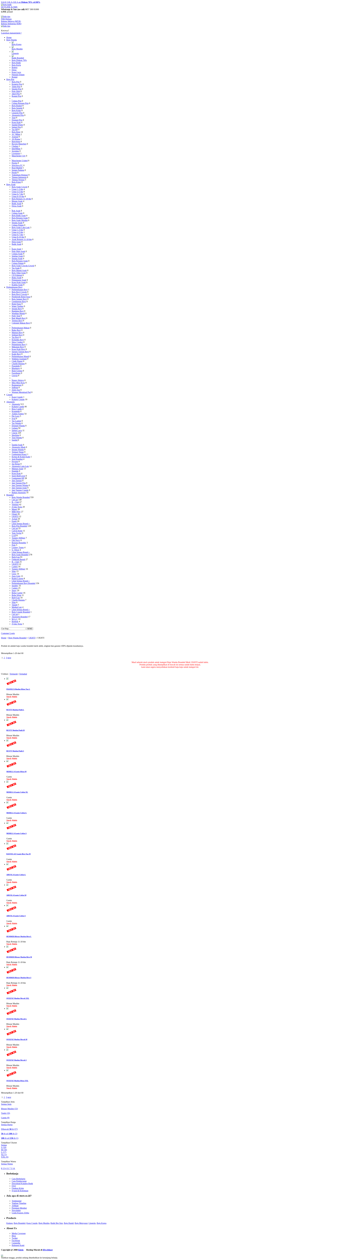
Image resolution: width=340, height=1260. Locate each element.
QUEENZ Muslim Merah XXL (17, 998)
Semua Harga (6, 1124)
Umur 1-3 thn (17, 189)
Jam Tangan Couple (20, 490)
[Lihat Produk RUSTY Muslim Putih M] (7, 720)
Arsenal (15, 137)
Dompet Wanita (18, 426)
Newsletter (16, 1210)
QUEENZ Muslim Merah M (16, 1039)
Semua (4, 1145)
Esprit (14, 521)
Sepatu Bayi (17, 309)
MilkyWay (16, 512)
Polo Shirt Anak (18, 251)
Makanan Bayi (18, 347)
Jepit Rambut (17, 459)
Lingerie (15, 53)
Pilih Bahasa (6, 19)
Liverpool (16, 153)
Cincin (14, 433)
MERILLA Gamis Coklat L (16, 813)
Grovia (15, 375)
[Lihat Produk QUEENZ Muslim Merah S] (7, 1050)
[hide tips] (5, 16)
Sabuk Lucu (17, 430)
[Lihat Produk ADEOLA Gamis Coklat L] (7, 864)
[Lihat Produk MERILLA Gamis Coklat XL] (7, 782)
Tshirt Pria (16, 86)
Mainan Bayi (17, 332)
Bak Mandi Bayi (19, 318)
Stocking (15, 435)
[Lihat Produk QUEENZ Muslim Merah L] (7, 1008)
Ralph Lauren (17, 578)
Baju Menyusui (81, 1223)
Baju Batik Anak (19, 215)
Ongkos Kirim (18, 1188)
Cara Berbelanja (18, 1179)
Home (9, 37)
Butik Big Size (56, 1223)
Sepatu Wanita (18, 449)
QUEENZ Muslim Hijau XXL (17, 1081)
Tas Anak (16, 268)
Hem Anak (16, 242)
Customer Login (8, 633)
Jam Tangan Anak (19, 488)
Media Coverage (19, 1233)
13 (4, 1168)
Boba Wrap (16, 595)
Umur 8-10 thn (18, 196)
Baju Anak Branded (20, 555)
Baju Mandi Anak (19, 270)
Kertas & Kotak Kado (21, 457)
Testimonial (16, 1201)
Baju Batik (16, 63)
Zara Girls (16, 576)
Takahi (14, 605)
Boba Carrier (17, 593)
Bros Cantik (17, 409)
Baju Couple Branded (21, 612)
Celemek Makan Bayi (21, 323)
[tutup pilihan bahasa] (5, 26)
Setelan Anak (17, 256)
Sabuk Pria (16, 127)
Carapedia (16, 1243)
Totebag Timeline (19, 1203)
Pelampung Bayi (19, 344)
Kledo (21, 1250)
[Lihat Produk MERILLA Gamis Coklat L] (7, 802)
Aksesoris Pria (18, 115)
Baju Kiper (16, 182)
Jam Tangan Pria (19, 483)
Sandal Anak (17, 445)
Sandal (15, 440)
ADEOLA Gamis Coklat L (16, 875)
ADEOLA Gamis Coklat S (16, 916)
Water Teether (17, 306)
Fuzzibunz (16, 373)
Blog (14, 1236)
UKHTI (15, 516)
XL (4, 1154)
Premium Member (19, 1208)
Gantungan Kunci (19, 454)
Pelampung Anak (19, 280)
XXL (4, 1157)
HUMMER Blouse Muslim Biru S (18, 978)
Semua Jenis (6, 1104)
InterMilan (16, 149)
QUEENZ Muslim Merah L (16, 1019)
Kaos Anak (16, 249)
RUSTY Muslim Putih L (15, 710)
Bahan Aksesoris (19, 492)
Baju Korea (16, 44)
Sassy (14, 590)
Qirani (14, 514)
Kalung (9, 1223)
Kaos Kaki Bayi (18, 349)
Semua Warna (7, 1164)
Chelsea (15, 146)
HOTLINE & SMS (9, 7)
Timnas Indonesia (19, 177)
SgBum (15, 387)
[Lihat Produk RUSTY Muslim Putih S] (7, 740)
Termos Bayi (17, 320)
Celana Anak (17, 213)
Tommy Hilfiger (18, 538)
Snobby (15, 586)
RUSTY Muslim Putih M (15, 730)
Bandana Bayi (18, 311)
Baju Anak (11, 184)
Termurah (14, 674)
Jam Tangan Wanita (20, 485)
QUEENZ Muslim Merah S (16, 1060)
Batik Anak (16, 203)
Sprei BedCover (18, 476)
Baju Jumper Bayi (19, 299)
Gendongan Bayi (19, 301)
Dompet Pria (17, 120)
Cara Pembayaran (19, 1181)
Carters (15, 566)
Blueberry (16, 368)
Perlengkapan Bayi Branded (23, 583)
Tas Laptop (16, 421)
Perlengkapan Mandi (20, 356)
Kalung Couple (18, 399)
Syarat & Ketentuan (20, 1191)
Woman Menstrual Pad (21, 392)
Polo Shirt (16, 91)
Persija (14, 163)
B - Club (15, 502)
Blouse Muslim (9, 1109)
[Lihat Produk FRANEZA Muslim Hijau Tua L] (7, 679)
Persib (14, 172)
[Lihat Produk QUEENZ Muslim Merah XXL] (7, 988)
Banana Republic (19, 543)
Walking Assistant (19, 359)
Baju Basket (17, 106)
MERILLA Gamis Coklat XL (17, 792)
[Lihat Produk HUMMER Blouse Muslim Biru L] (7, 926)
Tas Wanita (16, 423)
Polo (14, 545)
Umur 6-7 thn (17, 194)
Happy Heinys (18, 380)
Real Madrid (17, 168)
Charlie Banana (18, 363)
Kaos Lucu (16, 72)
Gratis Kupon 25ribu (20, 1213)
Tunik (5, 1113)
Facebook (16, 1240)
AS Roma (16, 139)
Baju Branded (19, 1223)
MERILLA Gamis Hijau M (16, 772)
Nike (14, 571)
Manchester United (20, 160)
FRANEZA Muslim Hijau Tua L (18, 689)
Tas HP (15, 129)
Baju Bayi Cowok (19, 294)
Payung (15, 461)
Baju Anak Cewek (19, 187)
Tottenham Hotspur (20, 175)
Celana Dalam (18, 225)
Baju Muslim (17, 49)
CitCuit (15, 500)
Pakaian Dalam (18, 75)
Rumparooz (17, 385)
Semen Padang (18, 170)
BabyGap (16, 557)
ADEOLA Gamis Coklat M (16, 895)
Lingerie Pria (17, 113)
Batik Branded (18, 58)
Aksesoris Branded (20, 617)
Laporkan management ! (11, 33)
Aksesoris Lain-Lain (20, 466)
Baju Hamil (69, 1223)
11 (8, 1168)
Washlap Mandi (18, 313)
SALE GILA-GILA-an (20, 2)
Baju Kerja (16, 65)
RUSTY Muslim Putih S (15, 751)
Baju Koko (16, 110)
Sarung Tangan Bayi (20, 352)
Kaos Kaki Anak (19, 282)
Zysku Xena (17, 507)
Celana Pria (16, 101)
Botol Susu (16, 304)
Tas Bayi (15, 337)
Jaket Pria (16, 94)
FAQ (14, 1186)
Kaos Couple (17, 397)
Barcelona (16, 141)
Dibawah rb (9, 1129)
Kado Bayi (16, 354)
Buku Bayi (16, 330)
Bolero (14, 67)
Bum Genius (17, 371)
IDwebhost (48, 1250)
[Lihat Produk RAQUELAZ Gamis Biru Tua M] (7, 843)
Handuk (15, 471)
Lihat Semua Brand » (21, 523)
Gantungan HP (18, 478)
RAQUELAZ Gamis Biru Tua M (18, 854)
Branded (10, 495)
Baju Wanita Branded (21, 497)
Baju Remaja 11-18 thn (21, 199)
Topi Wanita (17, 437)
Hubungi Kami (18, 1245)
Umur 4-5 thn (17, 192)
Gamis (5, 1118)
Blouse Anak (17, 201)
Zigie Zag (16, 390)
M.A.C (15, 619)
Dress (14, 70)
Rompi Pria (16, 96)
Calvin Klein (17, 531)
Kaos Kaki (16, 122)
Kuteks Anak (17, 285)
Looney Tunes (18, 547)
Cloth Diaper (17, 361)
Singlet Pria (16, 89)
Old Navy (16, 540)
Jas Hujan (16, 464)
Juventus (15, 151)
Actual (14, 519)
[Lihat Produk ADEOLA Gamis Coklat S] (7, 905)
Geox (14, 574)
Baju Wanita (11, 40)
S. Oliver (15, 550)
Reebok (15, 621)
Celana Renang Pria (20, 103)
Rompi (14, 77)
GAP (14, 535)
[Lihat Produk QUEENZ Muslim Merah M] (7, 1029)
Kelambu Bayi (18, 340)
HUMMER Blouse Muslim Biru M (19, 957)
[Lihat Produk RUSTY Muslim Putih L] (7, 699)
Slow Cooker (17, 342)
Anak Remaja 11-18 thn (22, 239)
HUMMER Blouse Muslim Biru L (18, 936)
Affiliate (15, 1206)
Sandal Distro (17, 125)
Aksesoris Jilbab (18, 447)
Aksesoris (10, 402)
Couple (9, 395)
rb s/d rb (9, 1134)
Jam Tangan (17, 480)
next (9, 658)
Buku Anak (16, 277)
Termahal (23, 674)
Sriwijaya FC (17, 165)
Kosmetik (16, 411)
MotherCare (17, 607)
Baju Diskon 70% (19, 60)
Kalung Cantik (18, 406)
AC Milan (16, 134)
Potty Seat (16, 316)
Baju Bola (16, 132)
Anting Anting (18, 414)
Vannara (15, 504)
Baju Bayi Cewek (19, 292)
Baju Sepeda (17, 108)
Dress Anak (17, 206)
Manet (14, 509)
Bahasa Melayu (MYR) (11, 21)
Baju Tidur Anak (19, 273)
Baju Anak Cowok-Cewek (23, 266)
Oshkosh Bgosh (18, 559)
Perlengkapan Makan (20, 328)
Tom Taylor (17, 533)
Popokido (16, 366)
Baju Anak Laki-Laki (21, 227)
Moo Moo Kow (18, 383)
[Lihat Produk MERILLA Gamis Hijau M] (7, 761)
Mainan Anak (17, 469)
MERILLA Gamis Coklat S (16, 833)
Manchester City (19, 156)
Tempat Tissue (18, 452)
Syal (13, 418)
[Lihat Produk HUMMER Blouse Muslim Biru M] (7, 947)
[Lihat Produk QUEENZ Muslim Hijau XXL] (7, 1070)
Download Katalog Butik (22, 1183)
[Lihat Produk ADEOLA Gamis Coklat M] (7, 885)
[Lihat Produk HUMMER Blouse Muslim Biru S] (7, 967)
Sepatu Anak (17, 223)
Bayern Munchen (19, 144)
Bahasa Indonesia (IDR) (11, 24)
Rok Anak (16, 211)
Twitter (15, 1238)
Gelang (15, 428)
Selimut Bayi (17, 335)
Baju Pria (10, 79)
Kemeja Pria (17, 84)
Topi (14, 117)
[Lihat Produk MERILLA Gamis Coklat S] (7, 823)
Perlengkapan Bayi (14, 287)
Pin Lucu (15, 416)
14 (14, 1168)
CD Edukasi (17, 275)
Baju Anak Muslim (20, 220)
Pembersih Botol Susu (21, 297)
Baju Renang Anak (20, 218)
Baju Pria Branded (19, 526)
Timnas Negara (18, 180)
